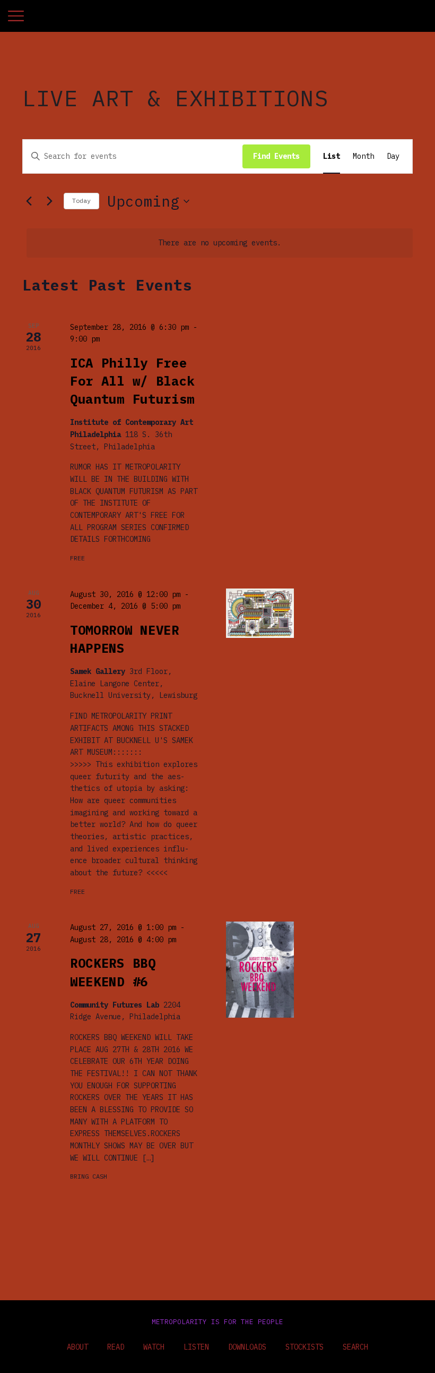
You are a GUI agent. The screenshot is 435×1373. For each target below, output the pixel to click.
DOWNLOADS (247, 1347)
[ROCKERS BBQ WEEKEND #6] (260, 970)
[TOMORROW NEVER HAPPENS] (260, 613)
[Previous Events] (28, 201)
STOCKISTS (304, 1347)
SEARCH (355, 1347)
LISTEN (196, 1347)
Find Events (276, 156)
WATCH (153, 1347)
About (77, 1347)
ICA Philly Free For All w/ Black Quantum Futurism (132, 380)
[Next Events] (49, 201)
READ (115, 1347)
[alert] (220, 243)
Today (81, 200)
